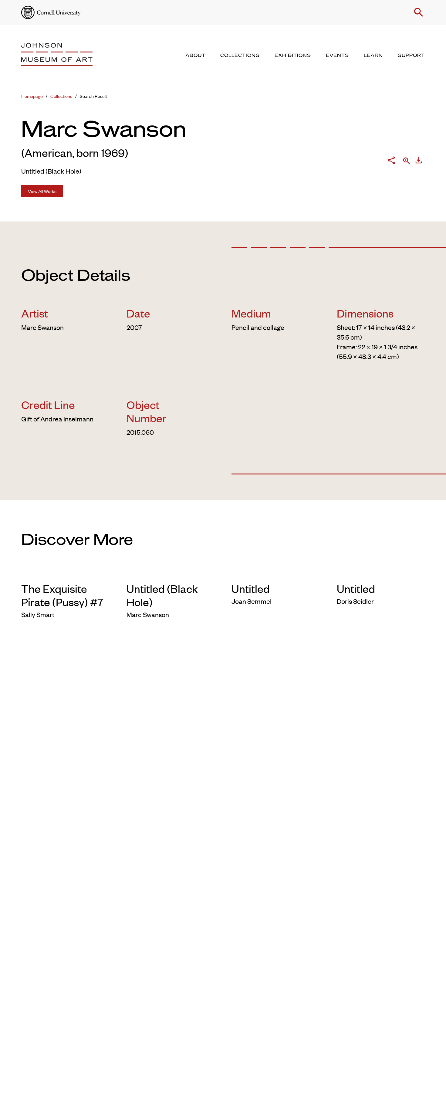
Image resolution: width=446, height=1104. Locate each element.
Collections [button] (240, 55)
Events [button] (337, 55)
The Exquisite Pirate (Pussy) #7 (62, 595)
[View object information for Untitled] (275, 572)
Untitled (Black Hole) (162, 595)
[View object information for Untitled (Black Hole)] (171, 572)
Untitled (250, 588)
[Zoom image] (406, 161)
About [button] (195, 55)
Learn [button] (373, 55)
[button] (419, 12)
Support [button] (411, 55)
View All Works (42, 191)
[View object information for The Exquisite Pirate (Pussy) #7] (65, 572)
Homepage (32, 96)
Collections (61, 96)
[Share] (391, 161)
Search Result (93, 96)
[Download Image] (419, 161)
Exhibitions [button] (293, 55)
